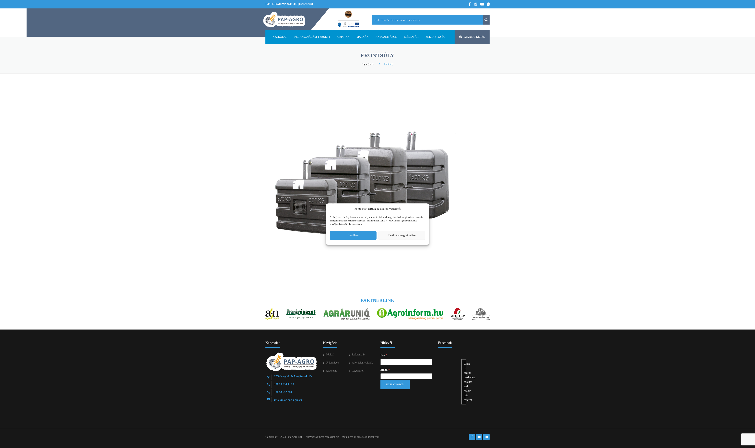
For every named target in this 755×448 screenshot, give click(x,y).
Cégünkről (358, 370)
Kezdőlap (280, 36)
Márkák (362, 36)
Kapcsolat (331, 370)
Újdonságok (332, 362)
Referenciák (358, 354)
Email (385, 369)
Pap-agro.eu (368, 63)
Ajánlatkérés (474, 36)
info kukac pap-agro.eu (281, 4)
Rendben (353, 235)
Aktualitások (386, 36)
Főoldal (330, 354)
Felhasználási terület (312, 36)
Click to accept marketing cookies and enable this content (465, 381)
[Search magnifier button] (486, 20)
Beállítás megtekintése (402, 235)
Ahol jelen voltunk (362, 362)
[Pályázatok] (348, 19)
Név (384, 355)
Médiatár (411, 36)
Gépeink (343, 36)
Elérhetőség (435, 36)
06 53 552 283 (306, 4)
